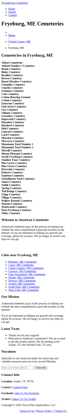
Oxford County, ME (19, 41)
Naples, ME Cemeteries (21, 277)
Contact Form (20, 387)
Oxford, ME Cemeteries (21, 283)
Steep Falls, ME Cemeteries (23, 290)
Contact (12, 15)
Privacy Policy (44, 410)
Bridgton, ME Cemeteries (22, 261)
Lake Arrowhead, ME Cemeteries (27, 274)
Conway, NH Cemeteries (22, 271)
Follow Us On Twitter (24, 399)
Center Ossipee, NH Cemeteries (26, 268)
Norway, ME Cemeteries (22, 280)
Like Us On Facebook (26, 393)
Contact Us (60, 410)
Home (11, 8)
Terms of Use (27, 410)
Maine (11, 35)
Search (12, 11)
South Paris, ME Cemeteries (23, 286)
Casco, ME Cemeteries (21, 264)
